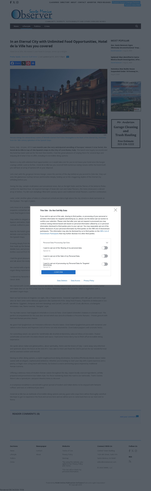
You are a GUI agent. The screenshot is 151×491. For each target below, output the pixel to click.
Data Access (75, 280)
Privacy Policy (89, 280)
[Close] (116, 210)
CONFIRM (58, 272)
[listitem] (75, 242)
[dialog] (75, 245)
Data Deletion (62, 280)
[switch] (105, 247)
